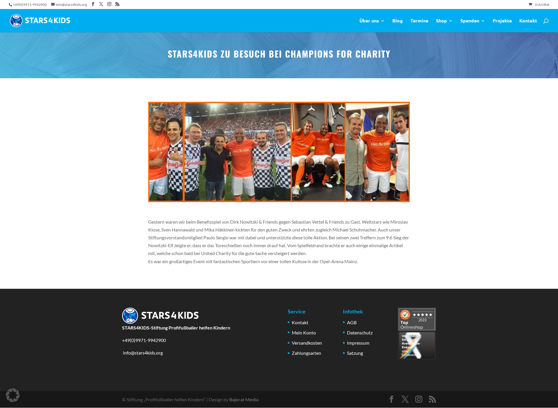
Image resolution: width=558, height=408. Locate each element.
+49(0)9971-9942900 (144, 340)
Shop (441, 21)
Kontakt (528, 21)
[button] (13, 395)
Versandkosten (307, 342)
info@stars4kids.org (142, 352)
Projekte (502, 21)
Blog (397, 21)
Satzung (355, 353)
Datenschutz (360, 332)
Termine (419, 21)
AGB (352, 322)
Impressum (358, 342)
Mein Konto (304, 332)
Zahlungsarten (306, 353)
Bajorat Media (243, 399)
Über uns (369, 21)
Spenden (469, 21)
